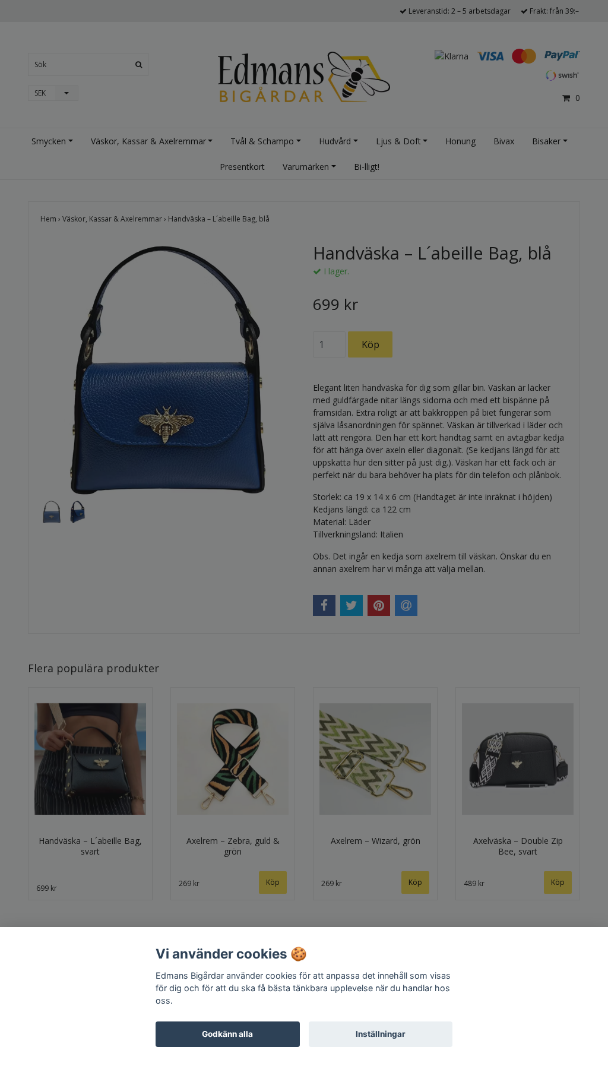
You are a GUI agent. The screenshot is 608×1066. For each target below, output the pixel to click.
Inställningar (381, 1034)
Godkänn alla (227, 1034)
